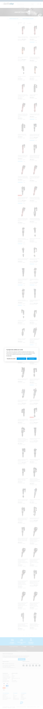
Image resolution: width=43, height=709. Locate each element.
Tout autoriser (31, 358)
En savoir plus (8, 355)
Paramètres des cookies (11, 358)
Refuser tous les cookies (21, 358)
